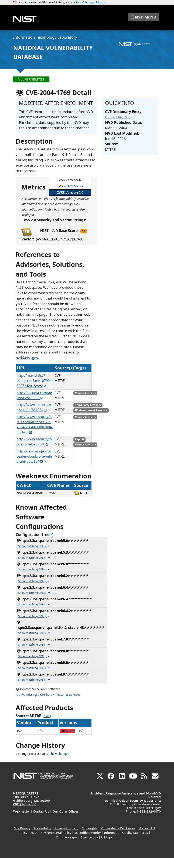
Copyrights (89, 828)
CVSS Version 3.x (70, 186)
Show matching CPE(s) (32, 546)
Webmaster (21, 811)
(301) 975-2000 (24, 804)
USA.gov (107, 837)
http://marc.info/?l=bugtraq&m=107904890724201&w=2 (34, 380)
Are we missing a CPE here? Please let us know (48, 695)
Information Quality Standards (126, 833)
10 (83, 231)
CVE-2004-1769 (117, 116)
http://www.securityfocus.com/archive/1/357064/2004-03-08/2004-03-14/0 (35, 424)
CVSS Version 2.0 (70, 192)
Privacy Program (66, 828)
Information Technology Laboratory (45, 37)
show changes (59, 754)
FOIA (34, 833)
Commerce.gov (66, 837)
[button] (143, 17)
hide (49, 535)
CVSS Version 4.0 (70, 180)
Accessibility (42, 828)
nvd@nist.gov (27, 357)
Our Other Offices (65, 811)
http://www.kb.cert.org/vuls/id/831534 (34, 407)
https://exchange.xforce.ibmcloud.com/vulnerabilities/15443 (34, 456)
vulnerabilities (31, 79)
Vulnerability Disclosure (118, 828)
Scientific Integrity (87, 833)
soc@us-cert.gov (149, 808)
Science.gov (89, 837)
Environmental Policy (56, 833)
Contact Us (41, 811)
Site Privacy (22, 828)
